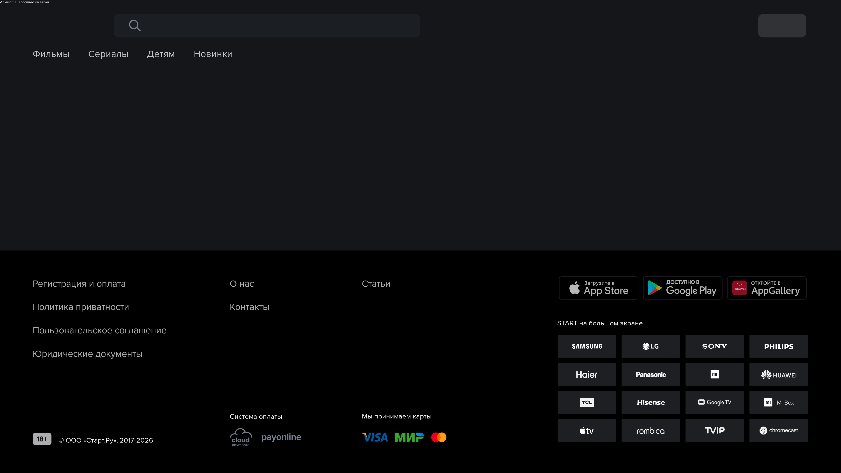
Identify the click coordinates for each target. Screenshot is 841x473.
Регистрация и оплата (79, 283)
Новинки (213, 53)
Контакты (249, 306)
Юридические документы (88, 353)
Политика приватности (81, 306)
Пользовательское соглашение (100, 330)
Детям (161, 53)
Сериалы (108, 53)
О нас (242, 283)
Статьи (376, 283)
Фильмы (51, 53)
